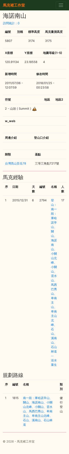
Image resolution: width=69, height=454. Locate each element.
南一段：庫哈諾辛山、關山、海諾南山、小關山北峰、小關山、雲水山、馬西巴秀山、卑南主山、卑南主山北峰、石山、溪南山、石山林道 (37, 411)
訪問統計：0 (11, 23)
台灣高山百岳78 (15, 163)
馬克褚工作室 (14, 5)
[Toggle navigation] (61, 5)
